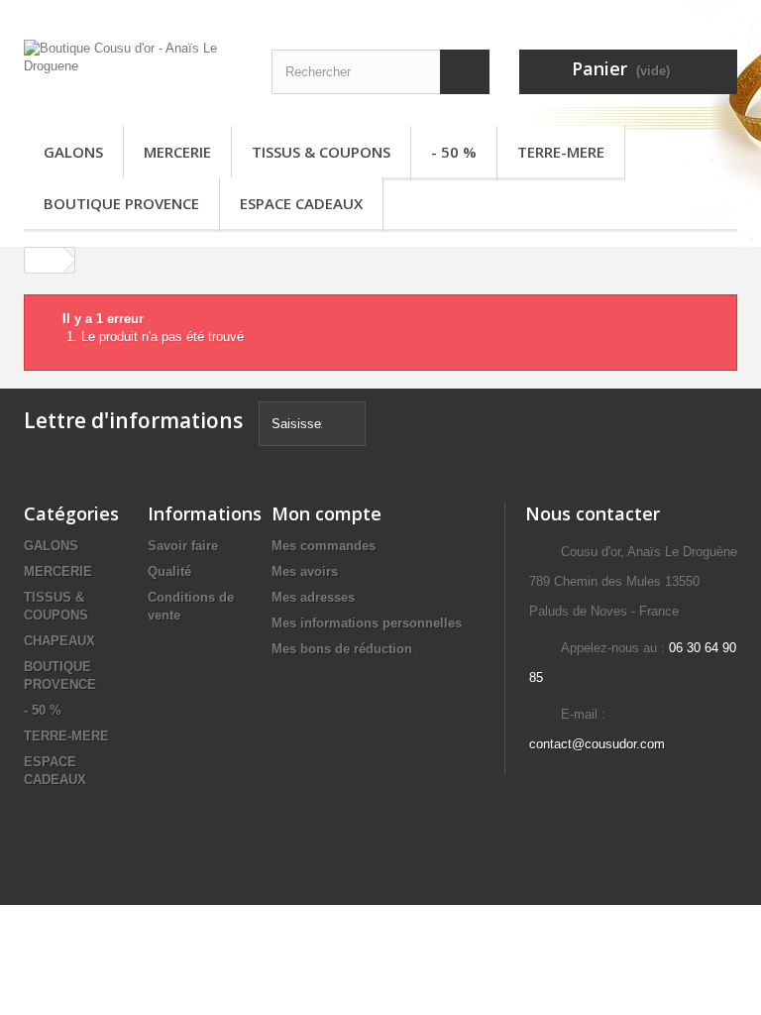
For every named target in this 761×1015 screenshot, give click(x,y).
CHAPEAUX (59, 640)
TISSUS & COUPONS (321, 152)
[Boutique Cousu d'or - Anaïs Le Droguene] (133, 70)
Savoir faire (183, 545)
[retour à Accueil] (44, 260)
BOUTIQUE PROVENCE (121, 203)
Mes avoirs (305, 571)
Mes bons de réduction (342, 648)
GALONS (73, 152)
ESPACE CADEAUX (301, 203)
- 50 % (454, 152)
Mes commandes (324, 545)
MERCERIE (177, 152)
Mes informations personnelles (367, 623)
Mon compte (326, 513)
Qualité (169, 571)
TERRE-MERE (560, 152)
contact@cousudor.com (597, 743)
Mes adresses (313, 597)
